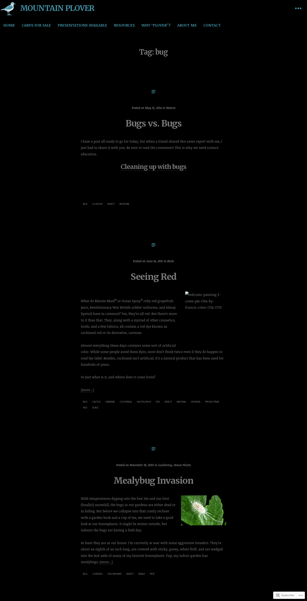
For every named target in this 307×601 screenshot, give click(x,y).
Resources (124, 25)
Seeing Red (153, 276)
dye (158, 401)
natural (181, 401)
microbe (124, 203)
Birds (170, 261)
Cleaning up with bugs (153, 167)
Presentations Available (82, 25)
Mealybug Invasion (153, 480)
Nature (170, 108)
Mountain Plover (57, 8)
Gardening (165, 465)
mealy (141, 573)
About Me (187, 25)
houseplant (115, 573)
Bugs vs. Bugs (154, 123)
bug (85, 203)
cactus (96, 401)
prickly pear (212, 401)
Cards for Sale (36, 25)
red (85, 407)
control (97, 573)
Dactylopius (144, 401)
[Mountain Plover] (8, 8)
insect (111, 203)
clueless (97, 203)
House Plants (182, 465)
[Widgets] (298, 8)
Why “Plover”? (156, 25)
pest (152, 573)
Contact (212, 25)
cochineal (126, 401)
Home (9, 25)
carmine (110, 401)
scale (95, 407)
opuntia (195, 401)
